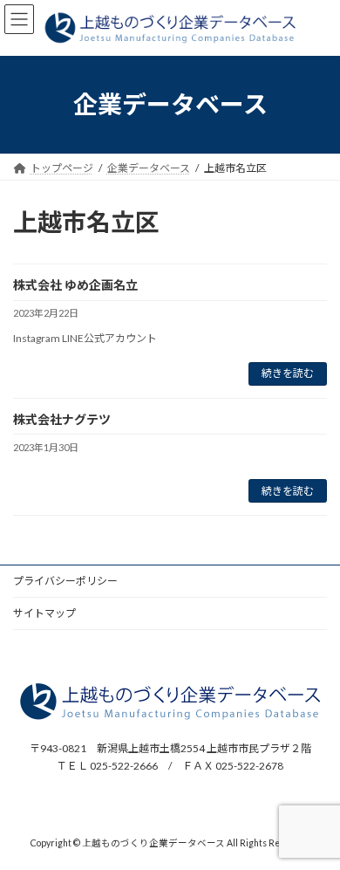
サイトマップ (44, 613)
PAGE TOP (314, 825)
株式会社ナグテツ (62, 419)
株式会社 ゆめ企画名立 (75, 284)
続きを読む (288, 373)
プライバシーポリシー (65, 580)
